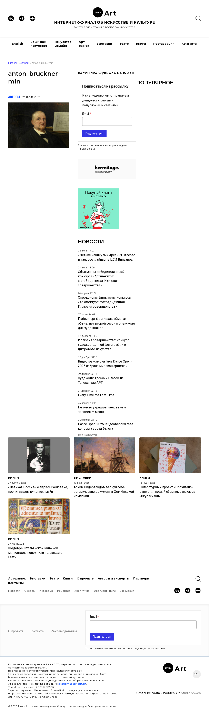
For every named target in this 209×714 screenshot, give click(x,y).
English (17, 44)
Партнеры (141, 578)
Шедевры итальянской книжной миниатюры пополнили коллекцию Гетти (35, 552)
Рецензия (63, 590)
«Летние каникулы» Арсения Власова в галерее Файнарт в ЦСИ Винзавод (106, 257)
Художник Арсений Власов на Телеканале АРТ (100, 380)
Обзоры (29, 590)
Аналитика (81, 590)
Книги (141, 44)
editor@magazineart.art (71, 683)
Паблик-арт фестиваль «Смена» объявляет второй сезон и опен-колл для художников (106, 323)
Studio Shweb (191, 693)
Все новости (87, 435)
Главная (13, 63)
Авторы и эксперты (113, 578)
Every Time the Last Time (96, 395)
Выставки (104, 44)
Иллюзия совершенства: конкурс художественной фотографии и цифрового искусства (103, 344)
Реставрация (163, 44)
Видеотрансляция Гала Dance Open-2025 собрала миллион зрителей (105, 363)
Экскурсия (127, 590)
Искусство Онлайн (62, 44)
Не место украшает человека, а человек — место (102, 409)
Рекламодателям (64, 631)
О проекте (85, 578)
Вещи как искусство (38, 44)
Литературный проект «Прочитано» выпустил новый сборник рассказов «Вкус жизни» (167, 491)
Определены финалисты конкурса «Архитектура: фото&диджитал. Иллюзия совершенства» (104, 302)
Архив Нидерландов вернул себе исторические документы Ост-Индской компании (104, 491)
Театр (124, 44)
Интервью (46, 590)
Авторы (24, 63)
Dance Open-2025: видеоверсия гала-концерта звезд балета (106, 426)
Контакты (189, 44)
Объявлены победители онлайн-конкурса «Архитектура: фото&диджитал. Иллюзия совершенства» (103, 278)
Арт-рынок (84, 44)
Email (86, 113)
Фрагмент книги (104, 590)
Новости (14, 590)
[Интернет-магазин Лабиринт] (98, 228)
